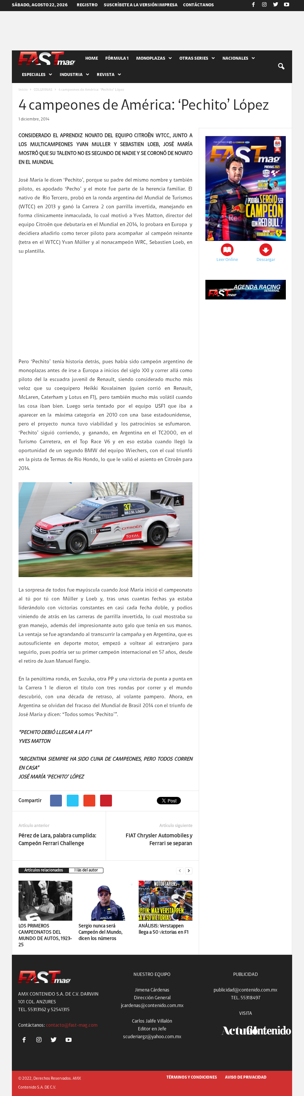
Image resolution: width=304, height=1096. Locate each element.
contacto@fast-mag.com (72, 1025)
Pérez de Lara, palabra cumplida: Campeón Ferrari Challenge (57, 840)
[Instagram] (264, 5)
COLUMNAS (43, 90)
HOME (91, 58)
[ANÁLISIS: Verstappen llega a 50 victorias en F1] (165, 901)
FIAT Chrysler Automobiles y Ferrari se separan (159, 840)
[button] (281, 67)
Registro (87, 5)
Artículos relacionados (43, 870)
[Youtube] (286, 5)
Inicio (23, 90)
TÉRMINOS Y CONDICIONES (191, 1078)
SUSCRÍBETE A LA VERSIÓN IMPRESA (141, 5)
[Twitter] (275, 5)
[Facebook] (253, 5)
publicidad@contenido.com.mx (245, 990)
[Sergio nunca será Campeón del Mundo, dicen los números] (105, 901)
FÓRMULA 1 (117, 58)
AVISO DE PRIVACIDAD (246, 1078)
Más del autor (86, 870)
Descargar (266, 260)
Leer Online (227, 260)
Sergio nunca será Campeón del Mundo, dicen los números (100, 932)
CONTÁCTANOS (198, 5)
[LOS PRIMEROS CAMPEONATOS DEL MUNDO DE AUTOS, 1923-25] (45, 901)
